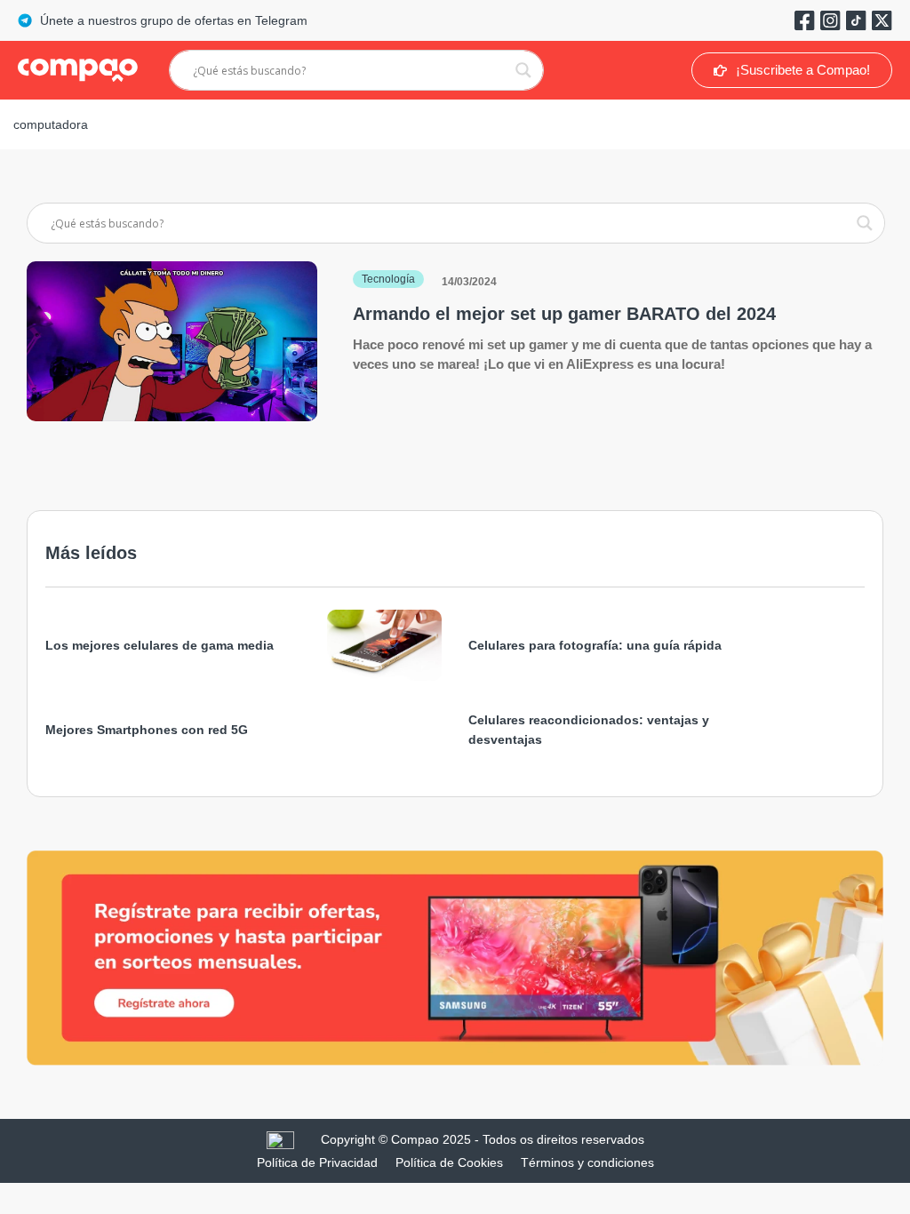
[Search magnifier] (523, 70)
